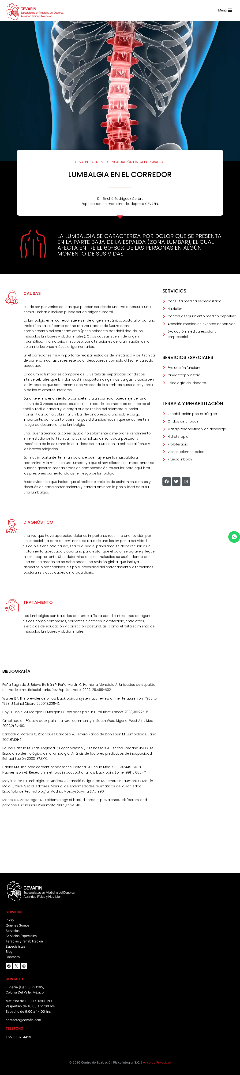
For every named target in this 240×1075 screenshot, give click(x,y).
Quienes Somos (17, 925)
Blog (9, 951)
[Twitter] (176, 481)
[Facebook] (166, 481)
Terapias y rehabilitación (24, 941)
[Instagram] (186, 481)
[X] (16, 966)
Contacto (13, 957)
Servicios (12, 931)
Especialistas (15, 946)
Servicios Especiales (21, 936)
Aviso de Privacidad (157, 1062)
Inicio (10, 920)
